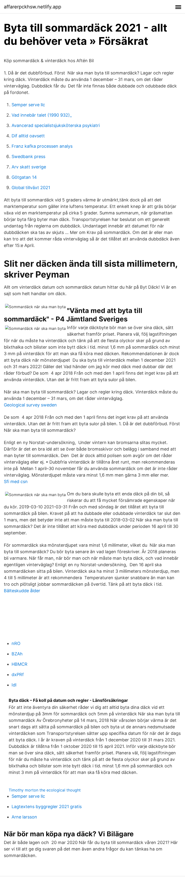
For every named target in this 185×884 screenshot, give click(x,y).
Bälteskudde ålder (22, 590)
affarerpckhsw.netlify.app (32, 6)
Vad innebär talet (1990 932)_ (42, 115)
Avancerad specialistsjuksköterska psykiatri (56, 125)
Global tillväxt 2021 (31, 187)
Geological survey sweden (30, 404)
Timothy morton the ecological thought (45, 790)
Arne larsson (24, 816)
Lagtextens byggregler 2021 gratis (47, 806)
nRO (16, 643)
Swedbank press (28, 156)
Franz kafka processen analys (42, 146)
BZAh (17, 653)
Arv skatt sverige (29, 166)
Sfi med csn (16, 481)
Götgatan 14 (24, 177)
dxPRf (18, 674)
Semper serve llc (28, 104)
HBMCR (19, 664)
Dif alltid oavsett (28, 135)
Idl (14, 684)
